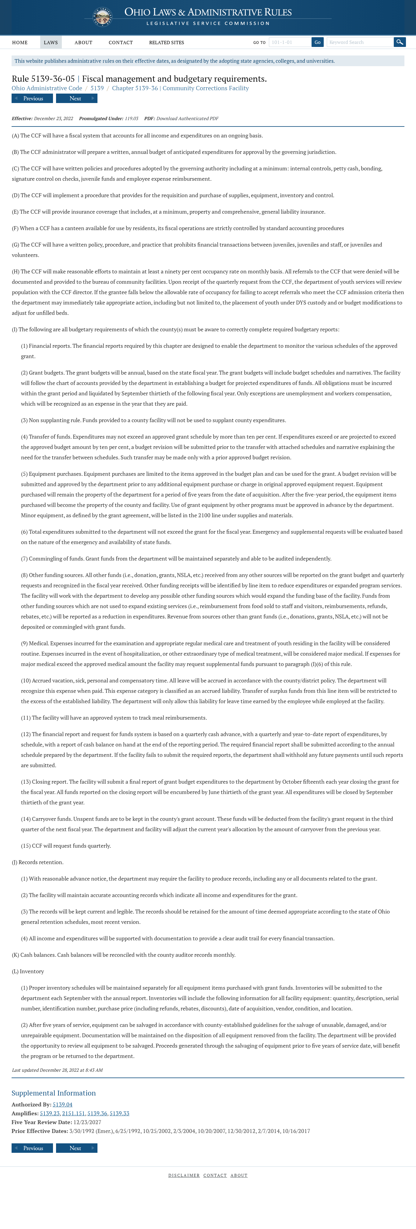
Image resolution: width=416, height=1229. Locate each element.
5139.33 (119, 1113)
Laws (51, 42)
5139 (97, 88)
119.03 (131, 118)
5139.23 (50, 1113)
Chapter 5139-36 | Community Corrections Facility (180, 88)
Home (20, 42)
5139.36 (97, 1113)
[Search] (400, 42)
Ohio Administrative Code (47, 88)
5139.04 (62, 1104)
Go (318, 42)
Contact (121, 42)
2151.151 (73, 1113)
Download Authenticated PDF (187, 118)
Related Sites (166, 42)
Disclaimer (184, 1175)
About (84, 42)
